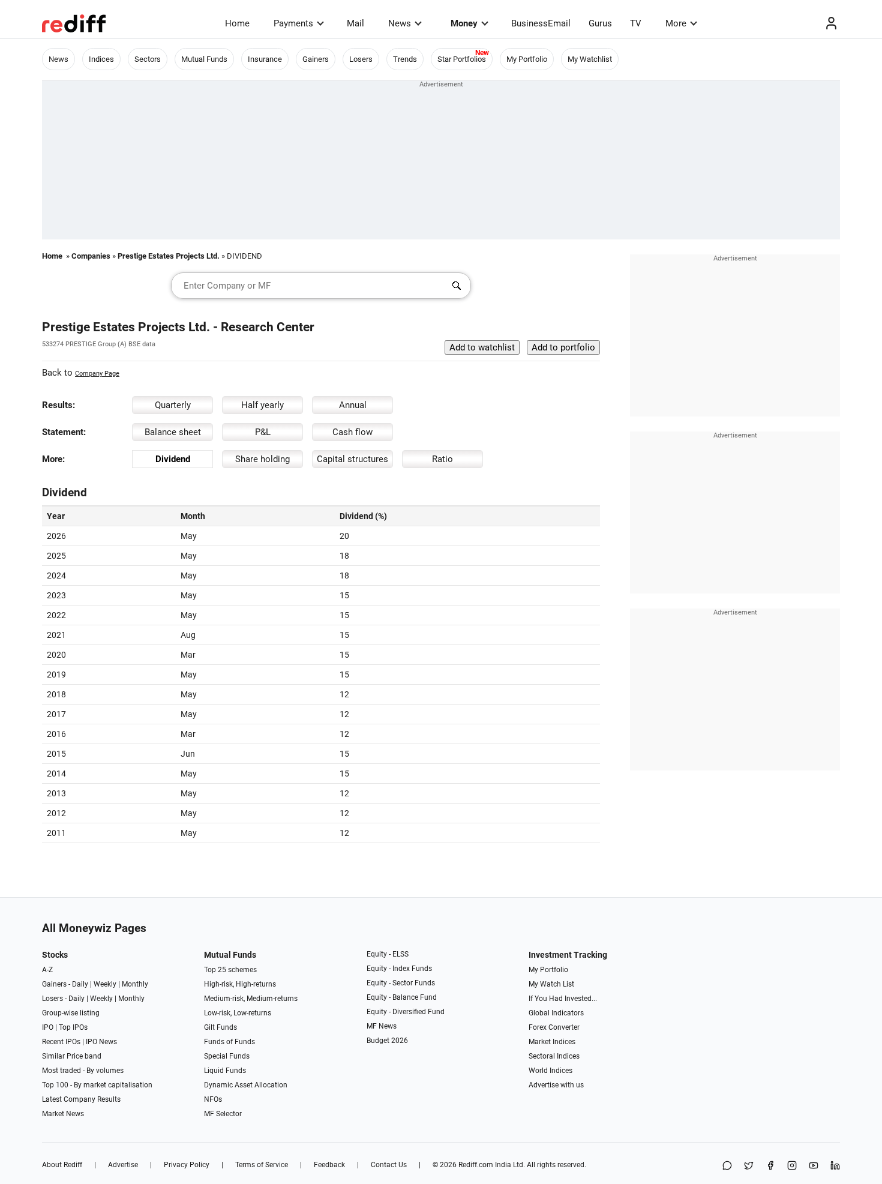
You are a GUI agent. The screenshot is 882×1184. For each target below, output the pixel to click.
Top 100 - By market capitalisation (97, 1085)
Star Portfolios (461, 59)
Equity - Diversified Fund (406, 1012)
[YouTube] (813, 1166)
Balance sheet (173, 432)
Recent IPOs (61, 1042)
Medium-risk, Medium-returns (251, 998)
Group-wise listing (71, 1013)
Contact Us (389, 1165)
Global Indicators (556, 1013)
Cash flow (352, 432)
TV (635, 23)
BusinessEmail (541, 23)
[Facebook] (770, 1166)
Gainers (315, 59)
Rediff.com (475, 1165)
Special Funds (227, 1056)
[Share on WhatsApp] (727, 1166)
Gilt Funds (220, 1027)
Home (237, 23)
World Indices (550, 1070)
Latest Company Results (81, 1099)
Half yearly (262, 405)
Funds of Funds (229, 1042)
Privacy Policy (186, 1165)
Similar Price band (71, 1056)
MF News (382, 1026)
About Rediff (62, 1165)
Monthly (135, 984)
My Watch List (551, 984)
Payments (293, 23)
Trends (405, 59)
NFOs (213, 1099)
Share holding (262, 459)
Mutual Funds (204, 59)
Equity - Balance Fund (402, 997)
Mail (355, 23)
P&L (263, 432)
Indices (101, 59)
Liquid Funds (225, 1070)
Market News (63, 1114)
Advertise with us (556, 1085)
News (399, 23)
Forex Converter (554, 1027)
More (675, 23)
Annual (353, 405)
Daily (80, 984)
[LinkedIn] (835, 1166)
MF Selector (223, 1114)
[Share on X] (749, 1166)
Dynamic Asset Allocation (245, 1085)
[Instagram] (792, 1166)
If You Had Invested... (563, 998)
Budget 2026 (387, 1040)
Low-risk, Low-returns (237, 1013)
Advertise (123, 1165)
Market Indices (552, 1042)
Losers (361, 59)
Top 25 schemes (230, 970)
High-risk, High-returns (240, 984)
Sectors (147, 59)
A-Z (47, 970)
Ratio (442, 459)
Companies (90, 255)
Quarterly (173, 405)
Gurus (600, 23)
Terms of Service (261, 1165)
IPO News (101, 1042)
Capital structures (352, 459)
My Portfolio (526, 59)
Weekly (105, 984)
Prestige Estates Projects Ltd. (169, 255)
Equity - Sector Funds (401, 983)
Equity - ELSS (388, 954)
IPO (47, 1027)
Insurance (265, 59)
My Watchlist (590, 59)
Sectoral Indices (554, 1056)
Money (464, 23)
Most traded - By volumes (83, 1070)
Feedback (329, 1165)
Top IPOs (73, 1027)
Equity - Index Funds (399, 968)
